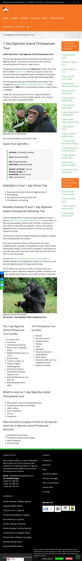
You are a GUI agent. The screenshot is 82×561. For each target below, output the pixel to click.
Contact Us (47, 460)
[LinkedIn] (2, 279)
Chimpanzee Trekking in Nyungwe (17, 537)
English (12, 559)
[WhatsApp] (2, 281)
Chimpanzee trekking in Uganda (16, 515)
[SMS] (2, 287)
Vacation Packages (50, 478)
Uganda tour (21, 71)
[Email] (2, 284)
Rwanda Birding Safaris (12, 542)
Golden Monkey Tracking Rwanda (17, 528)
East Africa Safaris (50, 474)
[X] (2, 276)
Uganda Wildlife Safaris (13, 506)
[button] (28, 27)
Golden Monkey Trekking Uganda (17, 501)
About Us (46, 465)
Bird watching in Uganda (13, 519)
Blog (44, 469)
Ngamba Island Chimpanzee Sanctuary (30, 84)
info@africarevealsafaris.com (54, 2)
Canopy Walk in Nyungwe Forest (16, 533)
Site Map (46, 492)
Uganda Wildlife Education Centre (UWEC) (31, 258)
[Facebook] (2, 273)
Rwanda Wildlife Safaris (13, 546)
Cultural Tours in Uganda (13, 510)
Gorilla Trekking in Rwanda (14, 524)
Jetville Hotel (47, 487)
